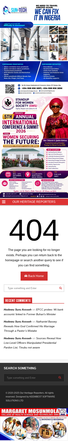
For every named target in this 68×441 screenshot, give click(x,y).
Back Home (35, 276)
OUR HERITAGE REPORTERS (34, 201)
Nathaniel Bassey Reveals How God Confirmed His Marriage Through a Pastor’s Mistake (30, 326)
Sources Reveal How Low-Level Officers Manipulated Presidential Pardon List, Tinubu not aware (32, 343)
